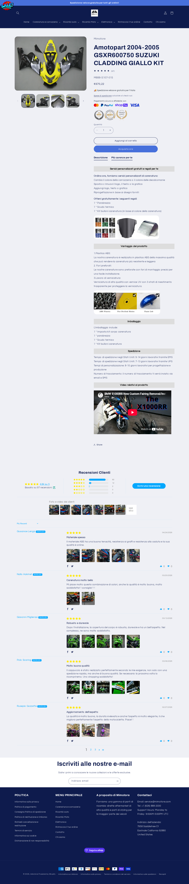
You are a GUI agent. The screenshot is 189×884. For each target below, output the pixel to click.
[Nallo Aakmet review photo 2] (88, 598)
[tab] (101, 158)
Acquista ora (125, 149)
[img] (74, 533)
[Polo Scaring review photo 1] (73, 687)
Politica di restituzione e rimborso (31, 817)
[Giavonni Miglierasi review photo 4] (118, 641)
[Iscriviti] (117, 781)
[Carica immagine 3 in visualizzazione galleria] (58, 101)
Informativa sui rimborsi (68, 874)
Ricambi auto (62, 812)
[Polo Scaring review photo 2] (88, 687)
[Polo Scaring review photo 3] (103, 687)
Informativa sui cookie (25, 836)
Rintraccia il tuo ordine (66, 827)
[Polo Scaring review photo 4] (118, 687)
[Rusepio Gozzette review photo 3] (103, 730)
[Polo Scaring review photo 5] (133, 687)
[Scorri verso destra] (83, 101)
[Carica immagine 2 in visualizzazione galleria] (43, 101)
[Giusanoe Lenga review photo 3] (103, 555)
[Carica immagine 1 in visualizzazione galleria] (28, 101)
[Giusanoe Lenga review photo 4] (118, 555)
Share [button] (99, 445)
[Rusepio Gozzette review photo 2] (88, 730)
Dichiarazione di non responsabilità (32, 841)
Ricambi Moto (62, 817)
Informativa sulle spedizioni (144, 874)
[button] (18, 13)
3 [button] (95, 749)
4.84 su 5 (45, 484)
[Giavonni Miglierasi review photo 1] (73, 641)
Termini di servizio (23, 831)
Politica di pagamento (25, 807)
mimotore (34, 874)
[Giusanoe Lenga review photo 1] (73, 555)
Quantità (98, 124)
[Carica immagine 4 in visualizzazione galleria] (72, 101)
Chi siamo (60, 837)
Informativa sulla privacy (27, 802)
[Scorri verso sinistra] (18, 101)
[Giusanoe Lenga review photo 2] (88, 555)
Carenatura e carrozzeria (67, 807)
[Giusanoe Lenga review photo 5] (133, 555)
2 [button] (91, 749)
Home (58, 802)
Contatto (59, 832)
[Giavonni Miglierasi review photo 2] (88, 641)
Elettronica (60, 822)
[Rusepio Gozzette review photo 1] (73, 730)
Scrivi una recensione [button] (148, 486)
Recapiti (162, 874)
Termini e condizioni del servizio (117, 874)
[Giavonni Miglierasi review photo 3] (103, 641)
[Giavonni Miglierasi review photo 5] (133, 641)
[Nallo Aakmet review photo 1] (73, 598)
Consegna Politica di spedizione (30, 812)
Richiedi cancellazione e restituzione (26, 824)
